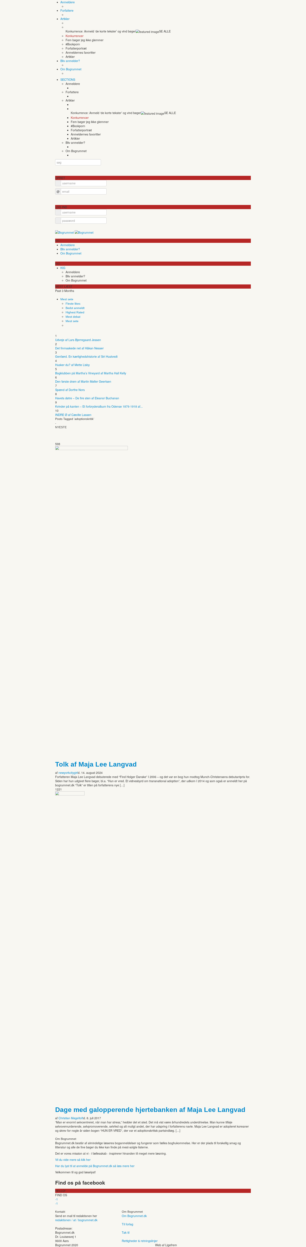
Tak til (125, 1232)
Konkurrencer (74, 36)
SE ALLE (165, 31)
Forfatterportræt (76, 48)
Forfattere (66, 10)
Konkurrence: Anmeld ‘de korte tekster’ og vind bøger (101, 31)
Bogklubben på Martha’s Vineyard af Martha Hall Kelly (90, 373)
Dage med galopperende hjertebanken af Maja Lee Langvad (150, 1109)
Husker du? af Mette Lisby (72, 365)
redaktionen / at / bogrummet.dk (76, 1220)
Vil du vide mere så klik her (73, 1160)
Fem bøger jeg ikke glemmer (84, 40)
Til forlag (127, 1224)
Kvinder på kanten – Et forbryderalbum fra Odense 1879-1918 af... (99, 406)
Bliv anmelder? (70, 61)
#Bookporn (73, 44)
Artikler (65, 19)
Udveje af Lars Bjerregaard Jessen (78, 340)
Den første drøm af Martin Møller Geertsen (83, 381)
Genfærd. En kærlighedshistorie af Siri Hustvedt (86, 356)
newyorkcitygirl (68, 773)
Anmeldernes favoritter (81, 52)
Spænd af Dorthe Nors (70, 390)
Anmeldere (67, 2)
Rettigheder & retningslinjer (140, 1241)
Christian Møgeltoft (70, 1118)
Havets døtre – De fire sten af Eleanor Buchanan (87, 398)
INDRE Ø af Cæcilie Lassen (73, 415)
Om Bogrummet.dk (134, 1216)
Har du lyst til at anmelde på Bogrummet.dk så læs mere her (94, 1166)
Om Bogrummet (70, 69)
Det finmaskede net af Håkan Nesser (79, 348)
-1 (56, 1199)
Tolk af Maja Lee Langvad (96, 764)
